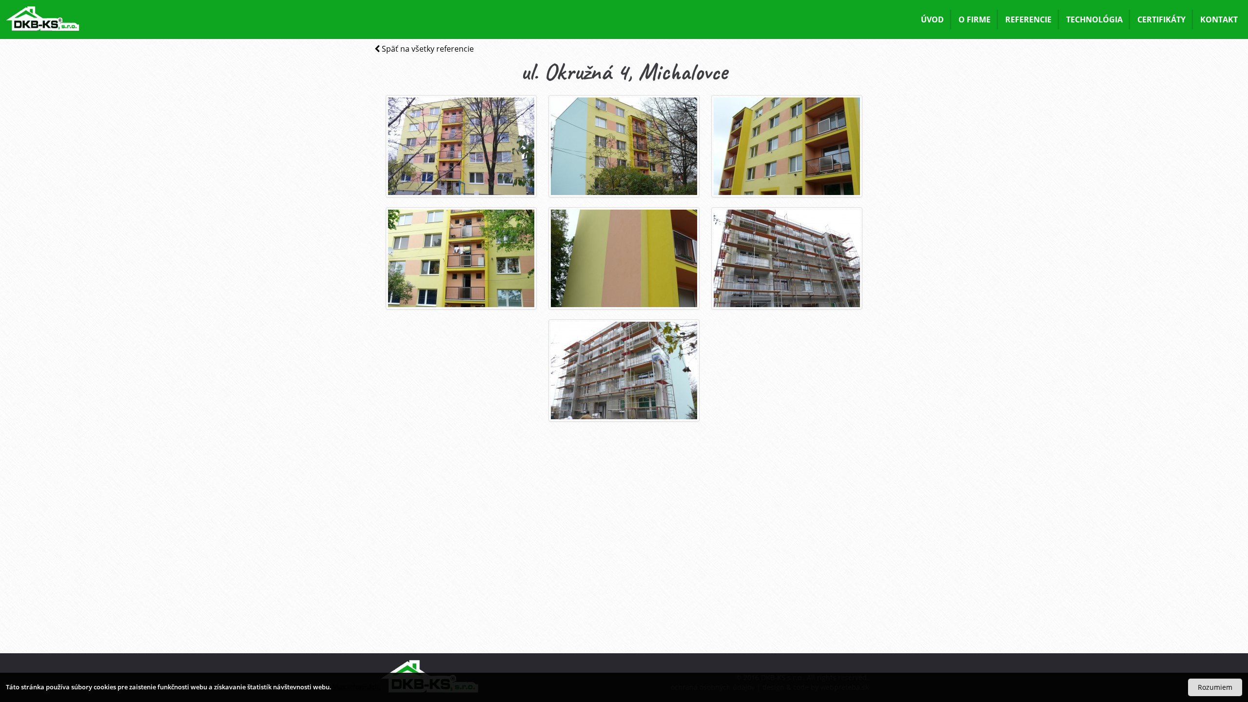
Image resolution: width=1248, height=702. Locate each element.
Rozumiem (1215, 687)
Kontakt (1219, 19)
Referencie (1028, 19)
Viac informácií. (357, 686)
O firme (974, 19)
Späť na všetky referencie (427, 48)
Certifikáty (1161, 19)
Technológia (1094, 19)
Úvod (932, 19)
